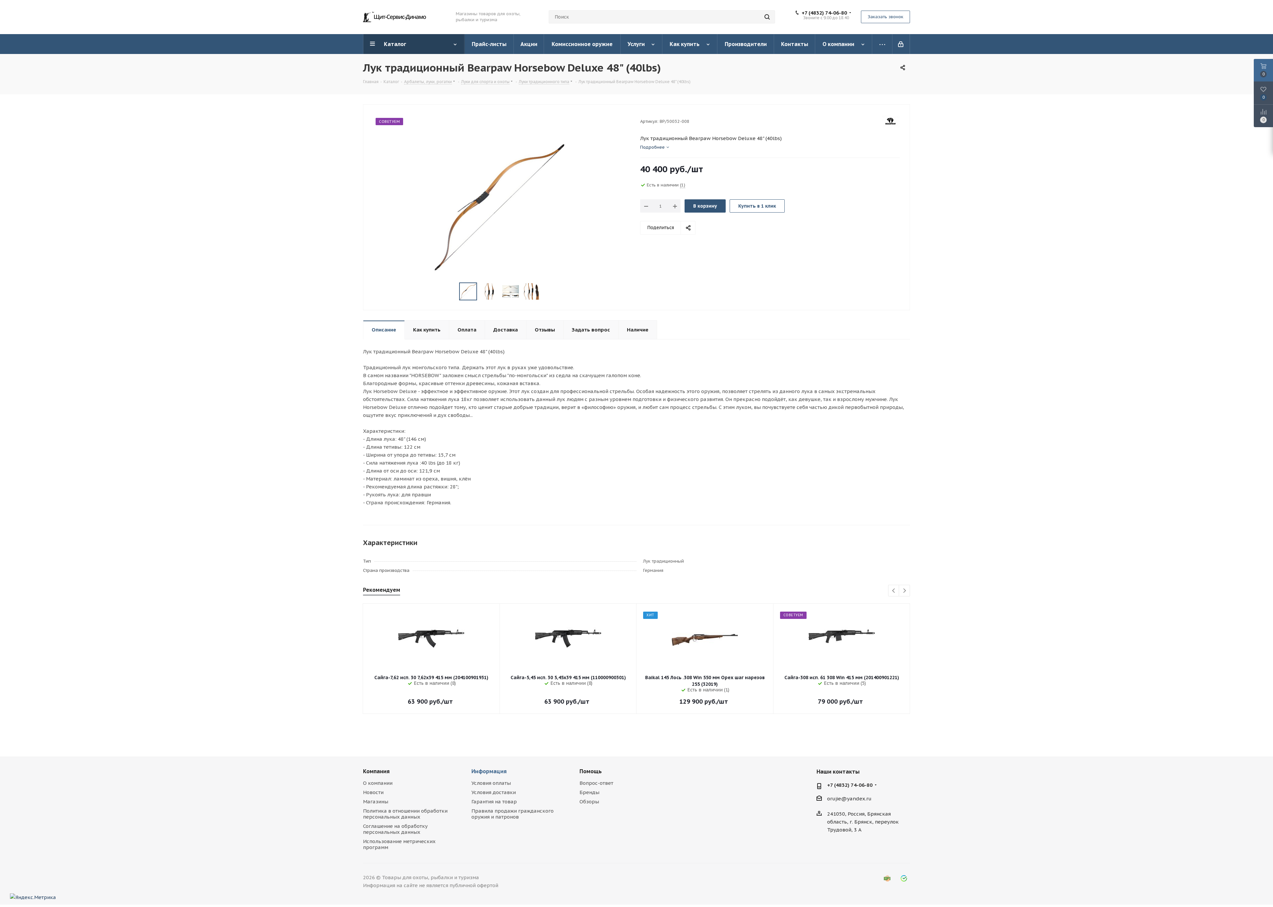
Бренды (589, 792)
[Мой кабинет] (901, 44)
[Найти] (767, 17)
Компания (376, 771)
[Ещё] (882, 44)
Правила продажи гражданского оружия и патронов (512, 814)
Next (904, 591)
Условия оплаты (491, 783)
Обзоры (589, 801)
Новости (373, 792)
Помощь (590, 771)
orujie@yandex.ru (849, 798)
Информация (489, 771)
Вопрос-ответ (596, 783)
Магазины (375, 801)
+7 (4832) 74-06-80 (824, 13)
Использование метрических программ (399, 844)
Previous (893, 591)
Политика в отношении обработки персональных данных (405, 814)
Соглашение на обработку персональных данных (395, 829)
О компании (378, 783)
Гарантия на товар (494, 801)
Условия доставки (493, 792)
